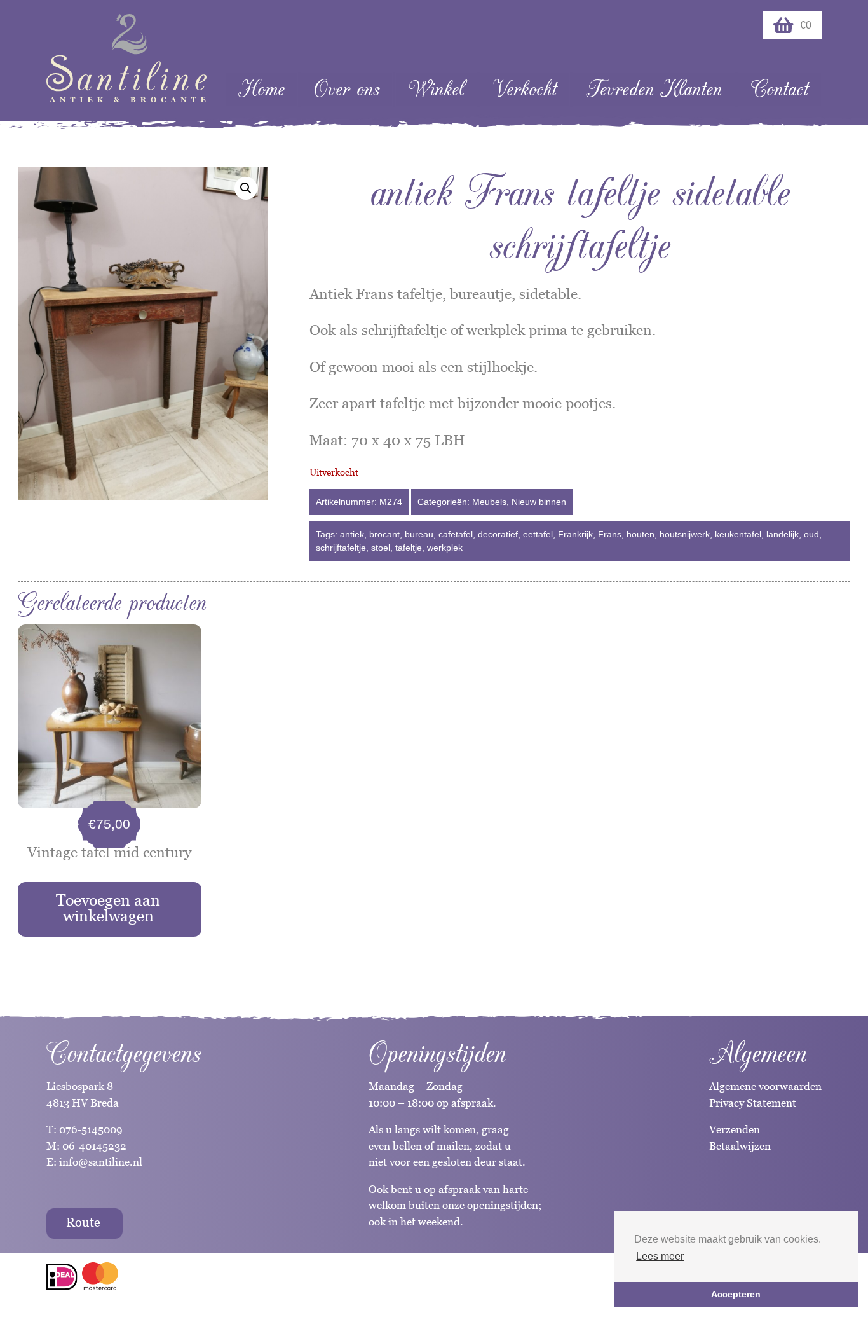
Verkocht (525, 89)
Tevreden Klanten (654, 89)
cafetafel (455, 534)
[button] (245, 188)
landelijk (782, 534)
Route (83, 1222)
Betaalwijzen (740, 1146)
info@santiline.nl (100, 1161)
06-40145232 (94, 1146)
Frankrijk (575, 534)
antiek (352, 534)
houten (640, 534)
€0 (805, 25)
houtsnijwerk (685, 534)
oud (811, 534)
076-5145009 (90, 1129)
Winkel (436, 89)
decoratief (498, 534)
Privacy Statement (752, 1102)
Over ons (346, 89)
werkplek (445, 547)
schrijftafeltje (341, 547)
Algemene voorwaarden (765, 1086)
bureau (419, 534)
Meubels (489, 502)
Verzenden (734, 1129)
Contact (779, 89)
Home (261, 89)
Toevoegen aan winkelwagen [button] (108, 908)
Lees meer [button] (660, 1256)
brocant (384, 534)
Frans (609, 534)
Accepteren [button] (736, 1294)
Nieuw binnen (539, 502)
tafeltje (408, 547)
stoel (380, 547)
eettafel (538, 534)
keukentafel (738, 534)
